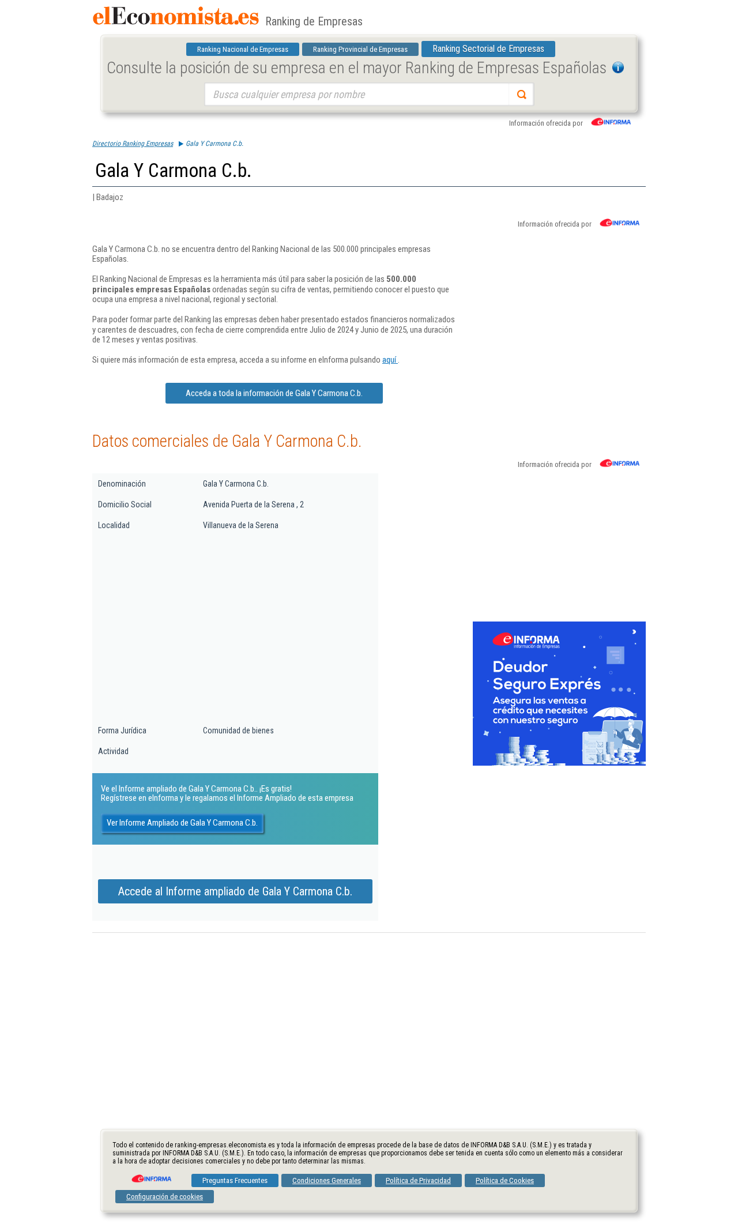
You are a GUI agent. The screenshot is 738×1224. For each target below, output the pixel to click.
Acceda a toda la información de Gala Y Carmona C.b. (274, 393)
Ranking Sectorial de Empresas (488, 48)
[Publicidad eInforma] (559, 763)
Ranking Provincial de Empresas (360, 49)
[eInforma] (150, 1174)
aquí (390, 360)
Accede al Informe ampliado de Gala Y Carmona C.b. (235, 891)
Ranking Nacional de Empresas (242, 49)
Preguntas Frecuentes (235, 1180)
